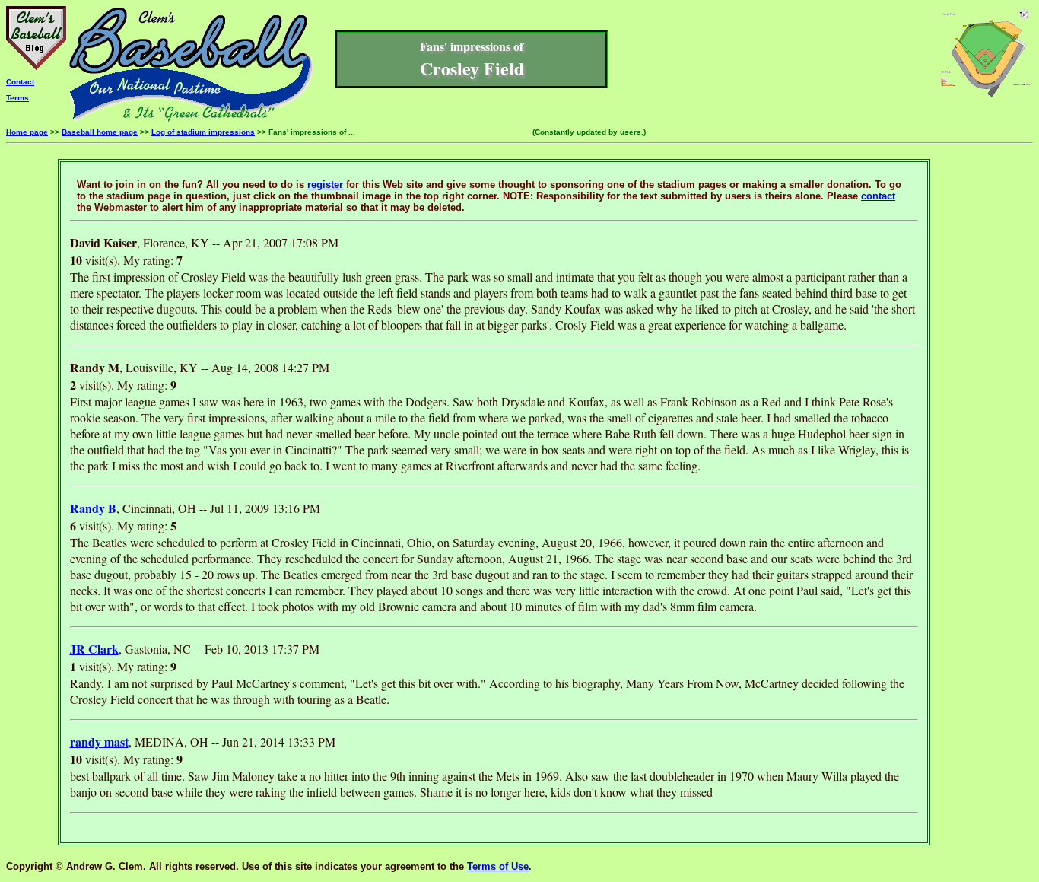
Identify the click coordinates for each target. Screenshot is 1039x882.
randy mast (99, 741)
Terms (17, 98)
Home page (27, 132)
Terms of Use (498, 866)
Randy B (93, 508)
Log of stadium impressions (203, 132)
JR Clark (94, 649)
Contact (20, 82)
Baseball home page (100, 132)
